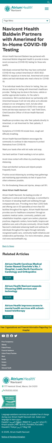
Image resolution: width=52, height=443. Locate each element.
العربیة (12, 422)
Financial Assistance (8, 350)
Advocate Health (6, 368)
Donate (4, 359)
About (3, 356)
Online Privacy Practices (9, 353)
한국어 (22, 425)
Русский (38, 425)
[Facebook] (11, 335)
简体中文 (27, 422)
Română (30, 425)
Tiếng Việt (26, 427)
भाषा (16, 425)
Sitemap (4, 344)
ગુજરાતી (42, 422)
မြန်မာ (19, 422)
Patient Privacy (6, 347)
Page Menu (8, 21)
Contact (4, 365)
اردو (19, 427)
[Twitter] (16, 335)
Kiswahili (5, 427)
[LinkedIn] (7, 335)
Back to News (8, 246)
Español (5, 422)
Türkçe (13, 427)
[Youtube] (3, 335)
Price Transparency (7, 341)
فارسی (35, 422)
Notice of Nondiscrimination (13, 437)
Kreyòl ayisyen (8, 425)
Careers (4, 362)
